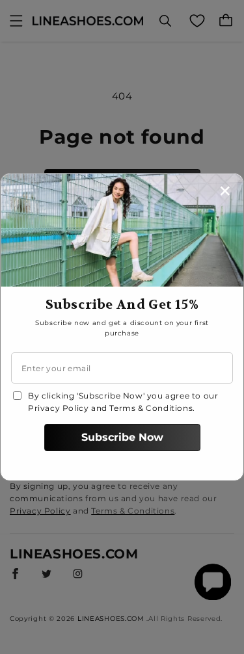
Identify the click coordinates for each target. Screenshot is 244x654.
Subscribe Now (122, 437)
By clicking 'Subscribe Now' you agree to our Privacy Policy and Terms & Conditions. (123, 402)
